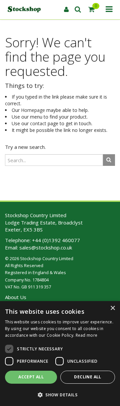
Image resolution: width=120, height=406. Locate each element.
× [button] (112, 308)
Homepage (33, 110)
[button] (60, 394)
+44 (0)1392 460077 (56, 240)
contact (38, 123)
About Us (15, 297)
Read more (87, 335)
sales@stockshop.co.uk (45, 247)
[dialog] (60, 353)
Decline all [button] (87, 377)
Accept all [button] (31, 377)
